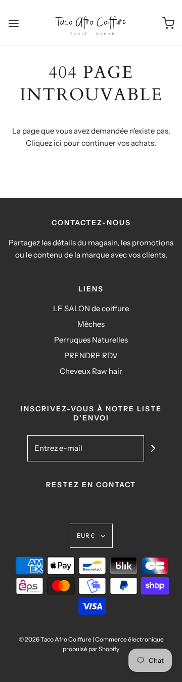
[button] (91, 535)
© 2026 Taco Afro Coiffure (55, 639)
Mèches (91, 324)
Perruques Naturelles (91, 340)
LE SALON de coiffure (91, 308)
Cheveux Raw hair (91, 371)
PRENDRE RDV (91, 355)
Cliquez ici (44, 143)
